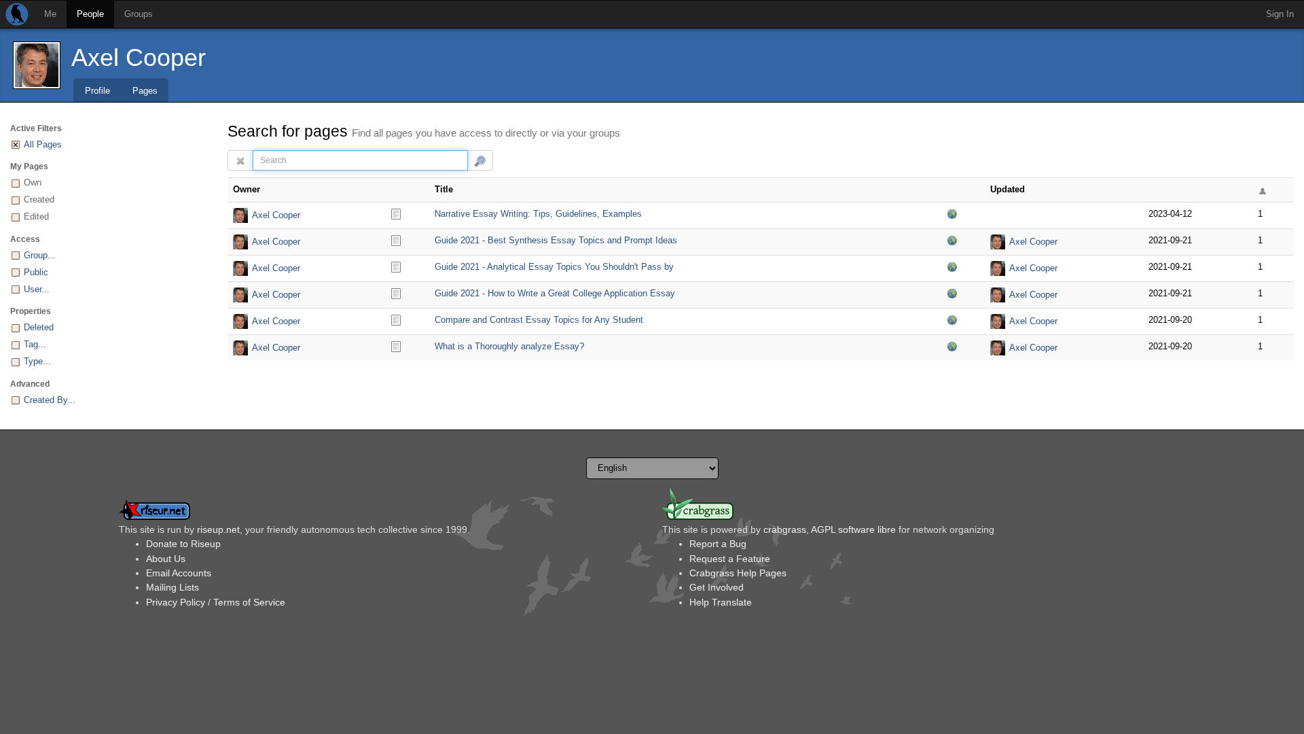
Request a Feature (729, 558)
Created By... (49, 400)
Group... (40, 255)
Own (32, 182)
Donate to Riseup (183, 543)
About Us (165, 558)
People (90, 14)
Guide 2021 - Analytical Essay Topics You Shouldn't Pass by (554, 267)
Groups (138, 14)
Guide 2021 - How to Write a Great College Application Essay (555, 293)
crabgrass (784, 529)
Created (39, 199)
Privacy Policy (175, 602)
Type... (37, 361)
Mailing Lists (172, 587)
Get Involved (716, 587)
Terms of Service (249, 602)
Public (36, 272)
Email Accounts (178, 572)
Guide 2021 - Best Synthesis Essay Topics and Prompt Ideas (556, 240)
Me (50, 14)
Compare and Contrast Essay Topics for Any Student (539, 320)
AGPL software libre (853, 529)
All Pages (43, 144)
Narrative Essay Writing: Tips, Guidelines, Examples (538, 214)
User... (37, 289)
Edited (36, 216)
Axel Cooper (138, 57)
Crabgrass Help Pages (737, 572)
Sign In (1280, 14)
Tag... (35, 344)
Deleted (39, 327)
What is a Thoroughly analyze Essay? (509, 346)
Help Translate (720, 602)
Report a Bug (717, 543)
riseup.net (218, 529)
